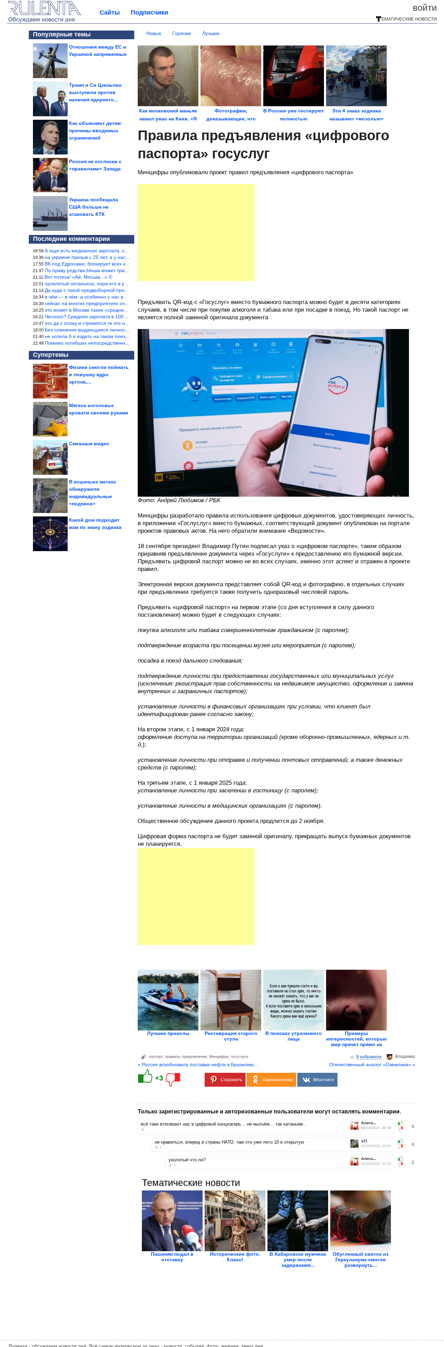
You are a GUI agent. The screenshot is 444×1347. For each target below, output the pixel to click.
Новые (153, 33)
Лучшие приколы (168, 1033)
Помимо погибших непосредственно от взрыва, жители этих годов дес (125, 343)
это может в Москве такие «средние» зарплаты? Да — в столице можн (125, 310)
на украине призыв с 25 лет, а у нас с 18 (90, 257)
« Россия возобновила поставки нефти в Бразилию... (198, 1064)
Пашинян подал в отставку (172, 1256)
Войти (425, 7)
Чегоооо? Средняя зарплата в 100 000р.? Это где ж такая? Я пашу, (121, 316)
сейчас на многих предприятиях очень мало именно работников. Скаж (125, 303)
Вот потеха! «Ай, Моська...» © (78, 277)
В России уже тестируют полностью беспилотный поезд (293, 118)
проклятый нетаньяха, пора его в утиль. (90, 283)
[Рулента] (44, 21)
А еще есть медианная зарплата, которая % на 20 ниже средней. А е (124, 250)
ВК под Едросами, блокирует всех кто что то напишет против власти (122, 264)
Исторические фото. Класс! (235, 1256)
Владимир (405, 1056)
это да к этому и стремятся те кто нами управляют (102, 323)
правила (172, 1056)
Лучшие (211, 33)
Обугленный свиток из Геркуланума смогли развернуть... (360, 1259)
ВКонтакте (323, 1079)
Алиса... (368, 1123)
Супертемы (50, 354)
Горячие (181, 33)
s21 (364, 1141)
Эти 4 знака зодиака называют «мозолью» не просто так (357, 118)
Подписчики (149, 12)
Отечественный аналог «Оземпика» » (372, 1064)
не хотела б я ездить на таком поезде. (88, 336)
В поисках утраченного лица (293, 1036)
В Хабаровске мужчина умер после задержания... (298, 1259)
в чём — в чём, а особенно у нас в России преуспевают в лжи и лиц (122, 297)
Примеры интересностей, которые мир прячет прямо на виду (356, 1041)
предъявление (194, 1056)
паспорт (156, 1056)
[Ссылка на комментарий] (143, 1129)
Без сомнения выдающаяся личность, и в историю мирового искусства (125, 329)
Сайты (110, 12)
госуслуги (239, 1056)
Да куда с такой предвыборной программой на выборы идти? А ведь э (125, 290)
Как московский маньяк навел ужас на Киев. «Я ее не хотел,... (168, 118)
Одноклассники (278, 1079)
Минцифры (219, 1056)
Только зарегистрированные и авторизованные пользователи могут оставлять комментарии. (269, 1111)
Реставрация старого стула (231, 1036)
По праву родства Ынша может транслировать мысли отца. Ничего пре (126, 270)
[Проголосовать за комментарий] (402, 1128)
